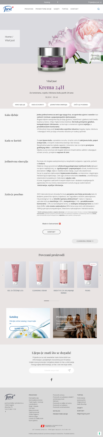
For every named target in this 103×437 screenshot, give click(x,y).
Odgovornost (81, 402)
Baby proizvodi (33, 410)
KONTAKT (51, 232)
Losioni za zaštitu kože (36, 418)
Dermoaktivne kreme (35, 400)
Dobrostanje (81, 398)
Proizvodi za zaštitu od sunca (62, 403)
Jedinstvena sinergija (58, 105)
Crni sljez (32, 408)
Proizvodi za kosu (58, 395)
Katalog (47, 2)
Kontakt (74, 9)
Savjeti (56, 9)
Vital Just (10, 40)
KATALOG (56, 411)
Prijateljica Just (93, 2)
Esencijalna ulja (34, 398)
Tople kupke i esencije (36, 402)
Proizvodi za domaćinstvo (61, 407)
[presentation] (2, 275)
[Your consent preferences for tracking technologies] (99, 433)
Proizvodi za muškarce (60, 405)
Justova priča (81, 400)
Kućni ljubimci (33, 420)
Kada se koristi (38, 105)
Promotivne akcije (43, 9)
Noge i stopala (33, 406)
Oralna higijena (34, 414)
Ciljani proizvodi (34, 412)
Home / (9, 36)
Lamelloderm (33, 404)
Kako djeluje (20, 105)
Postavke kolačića (69, 433)
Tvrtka (65, 9)
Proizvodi (29, 9)
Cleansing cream (84, 241)
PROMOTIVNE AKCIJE (60, 414)
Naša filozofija (81, 404)
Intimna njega (33, 416)
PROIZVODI (33, 395)
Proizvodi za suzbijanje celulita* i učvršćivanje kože (63, 398)
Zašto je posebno (81, 105)
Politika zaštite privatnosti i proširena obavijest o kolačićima (46, 433)
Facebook (58, 2)
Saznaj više (19, 328)
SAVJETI (80, 408)
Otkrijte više (66, 328)
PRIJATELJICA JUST (83, 414)
